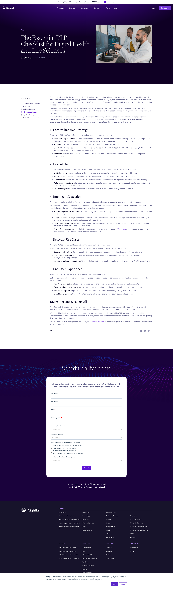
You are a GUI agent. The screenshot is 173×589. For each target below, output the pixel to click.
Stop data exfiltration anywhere (68, 516)
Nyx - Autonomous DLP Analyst (69, 558)
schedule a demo (97, 322)
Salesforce (133, 516)
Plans (108, 8)
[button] (61, 8)
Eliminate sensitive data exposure (69, 519)
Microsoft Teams (135, 519)
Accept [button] (114, 584)
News (115, 8)
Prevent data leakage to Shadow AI (69, 527)
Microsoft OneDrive (136, 523)
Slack (108, 523)
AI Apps (108, 519)
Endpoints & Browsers (113, 516)
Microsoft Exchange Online (138, 526)
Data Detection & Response (67, 551)
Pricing (84, 569)
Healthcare (85, 519)
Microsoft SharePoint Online (139, 530)
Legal (84, 526)
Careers (108, 555)
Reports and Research (89, 558)
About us (109, 548)
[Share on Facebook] (149, 331)
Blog (83, 551)
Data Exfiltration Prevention (67, 548)
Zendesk (133, 537)
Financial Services (88, 523)
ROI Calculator (87, 572)
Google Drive (110, 526)
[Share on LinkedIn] (141, 331)
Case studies (86, 548)
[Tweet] (145, 331)
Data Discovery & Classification (68, 555)
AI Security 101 (87, 555)
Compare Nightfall (88, 565)
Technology (86, 516)
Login (154, 8)
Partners (109, 551)
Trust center (110, 558)
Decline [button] (123, 584)
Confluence (110, 537)
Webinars (85, 562)
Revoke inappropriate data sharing (69, 523)
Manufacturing (87, 530)
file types (122, 229)
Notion (132, 534)
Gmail (108, 530)
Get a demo (165, 8)
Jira (107, 534)
